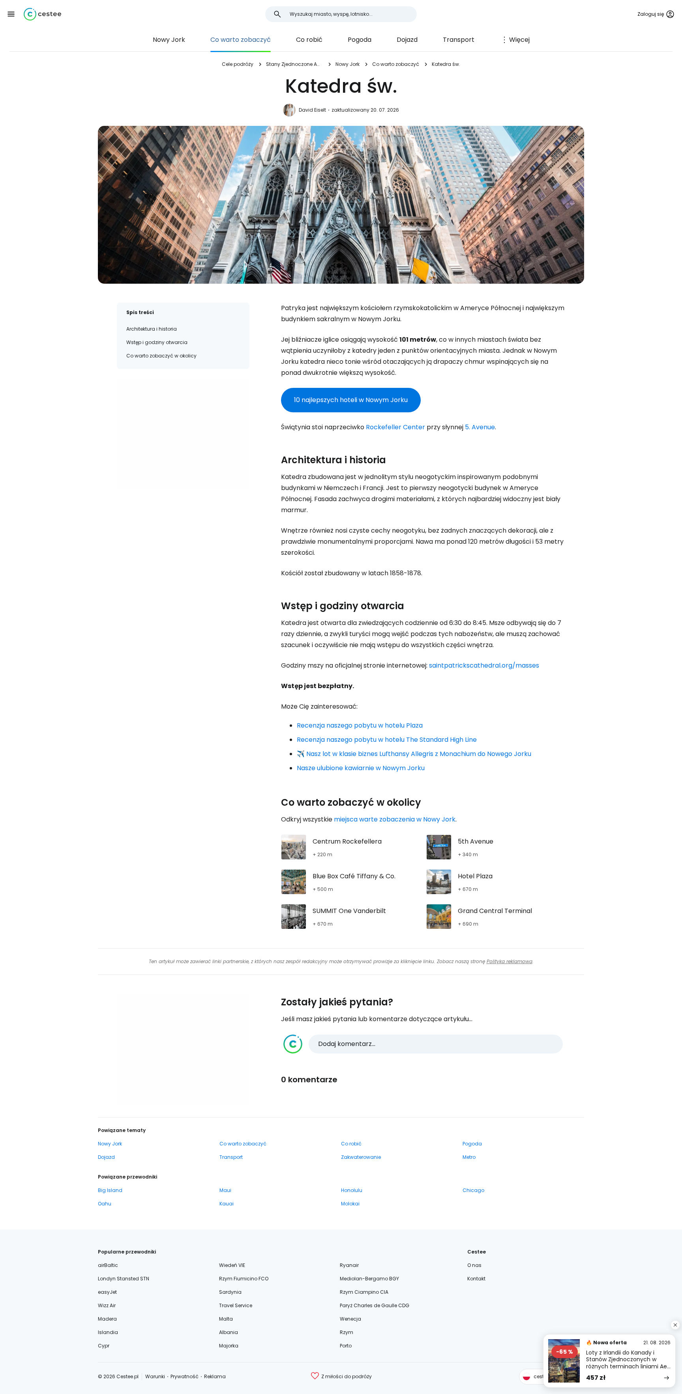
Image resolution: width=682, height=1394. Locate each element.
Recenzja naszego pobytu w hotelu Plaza (360, 725)
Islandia (108, 1332)
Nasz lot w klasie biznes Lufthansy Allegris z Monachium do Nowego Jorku (418, 753)
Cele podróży (237, 64)
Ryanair (349, 1265)
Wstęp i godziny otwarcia (156, 342)
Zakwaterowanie (361, 1157)
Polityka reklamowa (509, 961)
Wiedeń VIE (232, 1265)
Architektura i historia (151, 329)
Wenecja (350, 1318)
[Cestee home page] (42, 14)
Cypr (103, 1345)
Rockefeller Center (395, 427)
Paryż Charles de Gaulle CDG (374, 1305)
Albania (228, 1332)
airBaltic (108, 1265)
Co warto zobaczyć (240, 39)
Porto (346, 1345)
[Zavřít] (675, 1325)
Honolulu (351, 1190)
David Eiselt (312, 110)
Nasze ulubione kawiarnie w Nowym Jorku (361, 768)
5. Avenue (480, 427)
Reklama (215, 1376)
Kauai (226, 1203)
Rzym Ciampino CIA (364, 1292)
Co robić (309, 39)
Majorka (228, 1345)
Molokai (350, 1203)
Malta (226, 1318)
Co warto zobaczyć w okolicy (161, 355)
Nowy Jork (169, 39)
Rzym (346, 1332)
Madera (107, 1318)
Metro (469, 1157)
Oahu (104, 1203)
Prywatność (184, 1376)
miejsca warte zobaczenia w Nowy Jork (394, 819)
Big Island (110, 1190)
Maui (225, 1190)
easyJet (107, 1292)
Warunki (155, 1376)
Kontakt (476, 1278)
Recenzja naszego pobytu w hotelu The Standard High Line (387, 739)
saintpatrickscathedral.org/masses (484, 665)
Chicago (473, 1190)
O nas (474, 1265)
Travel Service (235, 1305)
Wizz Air (107, 1305)
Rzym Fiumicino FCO (243, 1278)
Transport (458, 39)
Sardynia (230, 1292)
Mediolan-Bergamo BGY (369, 1278)
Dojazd (407, 39)
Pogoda (359, 39)
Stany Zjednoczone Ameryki (294, 64)
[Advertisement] (183, 433)
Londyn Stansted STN (123, 1278)
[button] (11, 14)
